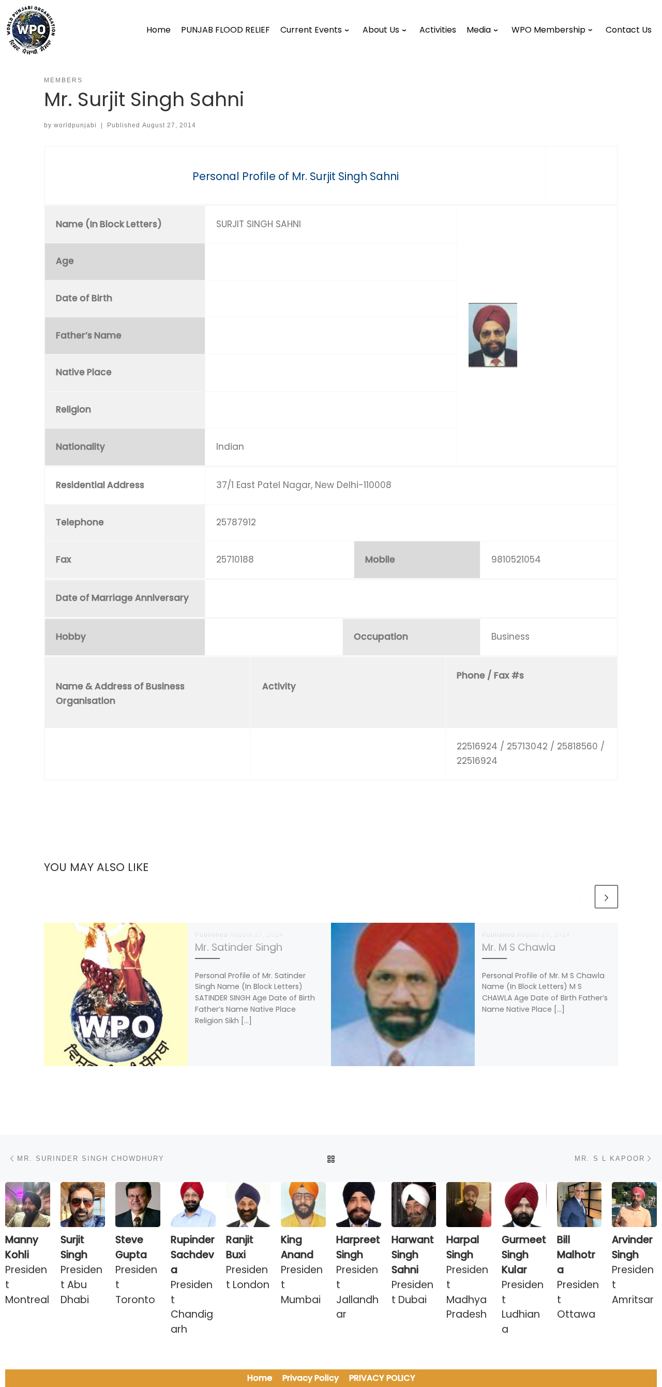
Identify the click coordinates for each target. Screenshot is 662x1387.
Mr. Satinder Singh (238, 947)
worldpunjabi (75, 125)
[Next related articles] (606, 896)
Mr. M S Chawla (518, 947)
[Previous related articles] (581, 896)
